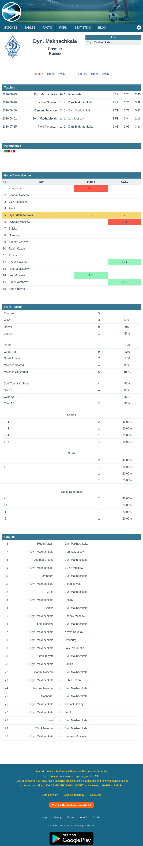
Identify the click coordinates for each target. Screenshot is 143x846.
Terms (70, 817)
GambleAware (50, 794)
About (83, 817)
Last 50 (82, 73)
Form (63, 27)
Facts (47, 27)
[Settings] (139, 27)
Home (51, 73)
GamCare (95, 794)
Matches (10, 27)
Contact (97, 817)
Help (44, 817)
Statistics (83, 27)
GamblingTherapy (74, 794)
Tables (30, 27)
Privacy (57, 817)
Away (61, 73)
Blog (102, 27)
